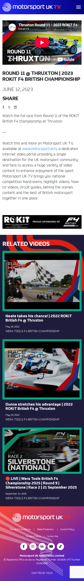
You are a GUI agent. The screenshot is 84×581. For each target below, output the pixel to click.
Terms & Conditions (20, 529)
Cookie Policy (67, 529)
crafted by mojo (42, 573)
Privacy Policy (33, 536)
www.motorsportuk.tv (39, 148)
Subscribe (52, 536)
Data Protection (45, 529)
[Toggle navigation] (78, 7)
